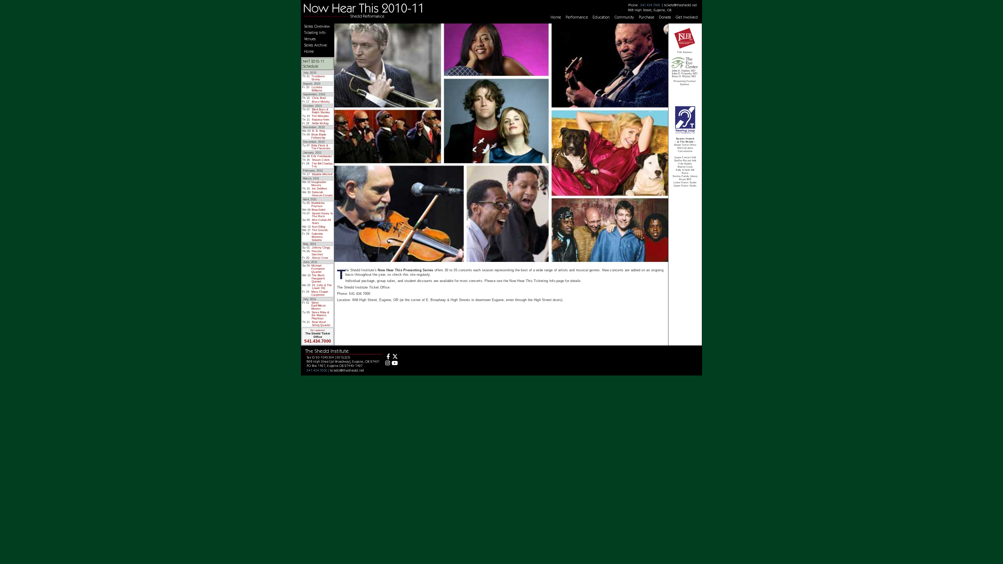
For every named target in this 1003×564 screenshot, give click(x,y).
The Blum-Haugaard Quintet (318, 278)
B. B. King (318, 130)
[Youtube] (394, 363)
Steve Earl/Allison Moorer (318, 305)
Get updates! (317, 330)
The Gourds (320, 230)
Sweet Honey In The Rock (322, 215)
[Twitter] (394, 357)
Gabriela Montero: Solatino (317, 236)
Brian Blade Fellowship (318, 136)
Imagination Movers (318, 183)
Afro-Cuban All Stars (321, 221)
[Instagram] (387, 363)
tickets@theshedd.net (680, 5)
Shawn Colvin (321, 159)
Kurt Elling (318, 226)
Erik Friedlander (321, 156)
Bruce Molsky (321, 101)
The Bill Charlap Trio (322, 165)
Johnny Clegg (321, 247)
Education (601, 17)
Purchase (647, 17)
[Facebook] (387, 357)
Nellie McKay (320, 123)
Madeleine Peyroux (318, 204)
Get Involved (687, 17)
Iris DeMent (319, 188)
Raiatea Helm (321, 119)
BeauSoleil (318, 209)
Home (556, 17)
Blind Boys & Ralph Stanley (321, 111)
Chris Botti (319, 97)
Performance (577, 17)
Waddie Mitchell (322, 174)
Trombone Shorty (318, 78)
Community (624, 17)
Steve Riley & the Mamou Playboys (320, 315)
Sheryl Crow (320, 257)
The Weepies (320, 116)
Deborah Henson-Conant (322, 194)
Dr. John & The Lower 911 (322, 287)
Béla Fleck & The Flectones (320, 147)
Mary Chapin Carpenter (319, 293)
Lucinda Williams (317, 89)
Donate (665, 17)
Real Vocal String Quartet (321, 323)
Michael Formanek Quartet (318, 268)
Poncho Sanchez (317, 253)
